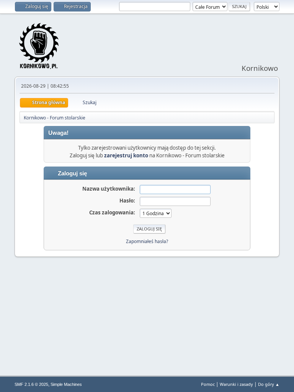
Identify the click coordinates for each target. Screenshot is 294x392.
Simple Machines (66, 384)
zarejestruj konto (126, 155)
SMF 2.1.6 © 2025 (31, 384)
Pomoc (208, 384)
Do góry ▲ (268, 384)
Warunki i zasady (236, 384)
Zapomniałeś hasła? (147, 241)
